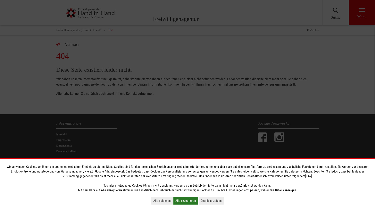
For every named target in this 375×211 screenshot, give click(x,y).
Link (308, 176)
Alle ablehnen (163, 201)
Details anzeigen (212, 201)
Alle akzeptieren (186, 201)
